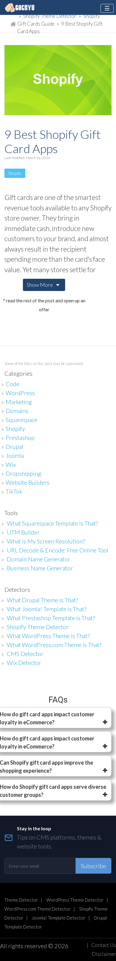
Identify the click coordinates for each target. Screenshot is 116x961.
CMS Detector (25, 653)
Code (12, 383)
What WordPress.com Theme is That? (54, 644)
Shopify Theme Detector (49, 16)
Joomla (15, 455)
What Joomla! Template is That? (46, 608)
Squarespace (21, 419)
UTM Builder (23, 532)
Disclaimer (104, 954)
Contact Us (103, 945)
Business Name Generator (40, 568)
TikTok (14, 491)
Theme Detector (21, 900)
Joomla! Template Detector (58, 917)
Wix (11, 464)
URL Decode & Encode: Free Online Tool (57, 550)
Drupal (14, 446)
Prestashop (20, 437)
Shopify (14, 173)
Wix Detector (24, 662)
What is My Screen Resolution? (46, 541)
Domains (17, 410)
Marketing (19, 401)
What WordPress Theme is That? (48, 635)
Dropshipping (23, 473)
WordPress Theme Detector (75, 900)
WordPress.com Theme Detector (37, 908)
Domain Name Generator (38, 559)
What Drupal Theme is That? (42, 599)
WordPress (20, 392)
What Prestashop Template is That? (51, 617)
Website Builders (27, 482)
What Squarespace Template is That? (52, 523)
